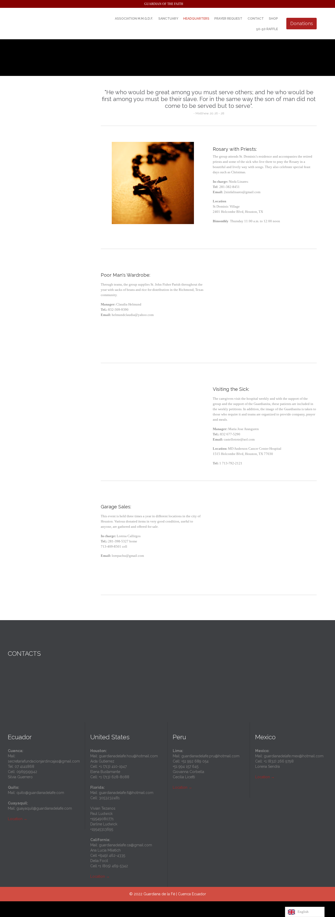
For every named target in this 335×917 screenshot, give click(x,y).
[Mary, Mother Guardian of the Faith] (57, 23)
